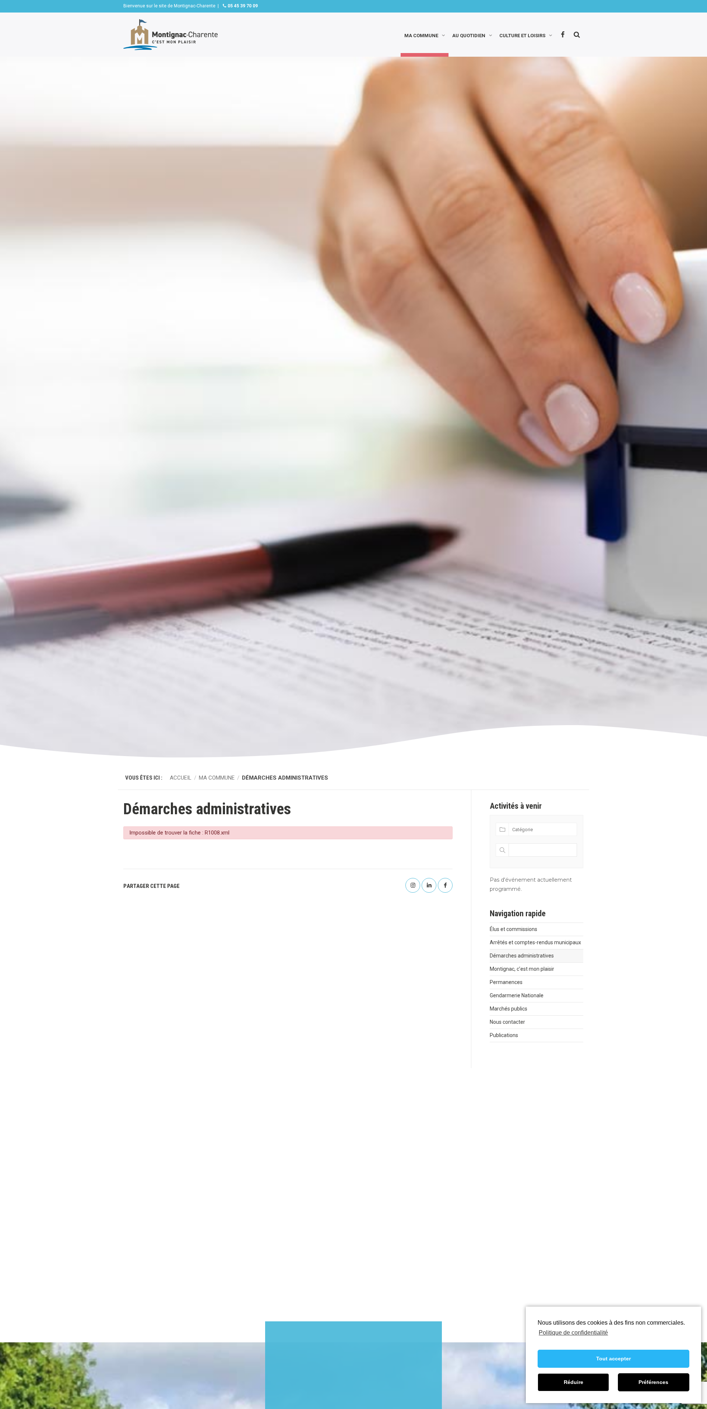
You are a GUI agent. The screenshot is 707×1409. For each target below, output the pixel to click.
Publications (504, 1035)
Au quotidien (468, 35)
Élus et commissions (513, 929)
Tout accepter (613, 1358)
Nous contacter (507, 1022)
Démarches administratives (522, 956)
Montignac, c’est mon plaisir (522, 969)
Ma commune (421, 35)
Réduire (573, 1382)
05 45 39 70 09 (242, 5)
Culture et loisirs (522, 35)
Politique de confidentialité (573, 1332)
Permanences (506, 982)
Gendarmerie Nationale (517, 995)
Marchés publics (508, 1009)
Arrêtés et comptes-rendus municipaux (535, 942)
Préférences (653, 1382)
